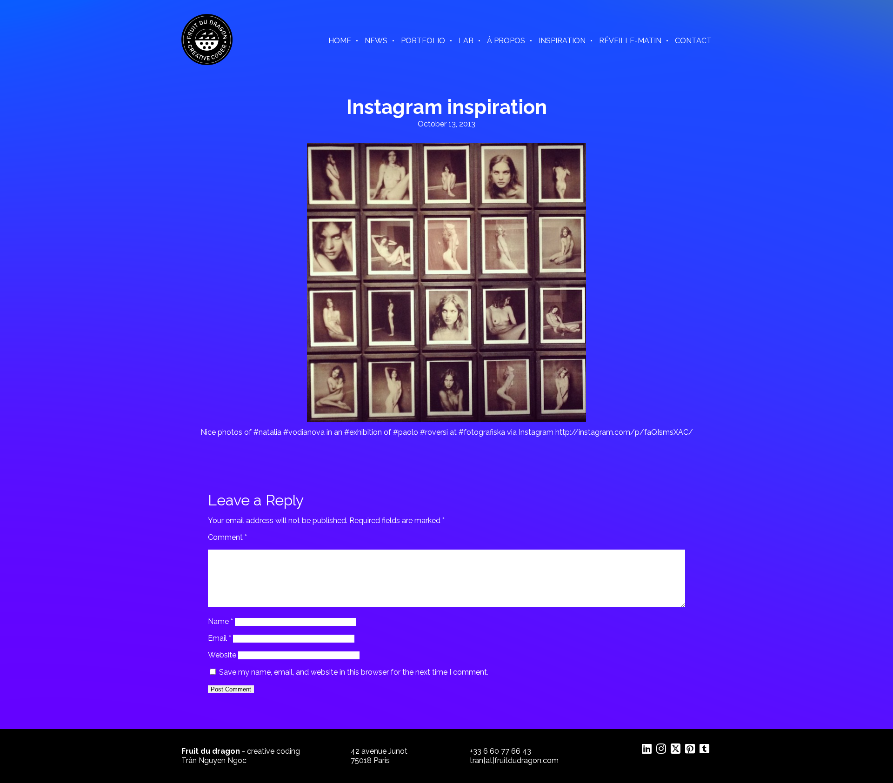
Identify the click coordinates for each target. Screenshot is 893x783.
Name (220, 621)
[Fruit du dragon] (207, 62)
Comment (227, 537)
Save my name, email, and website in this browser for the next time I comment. (353, 672)
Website (222, 654)
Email (219, 638)
